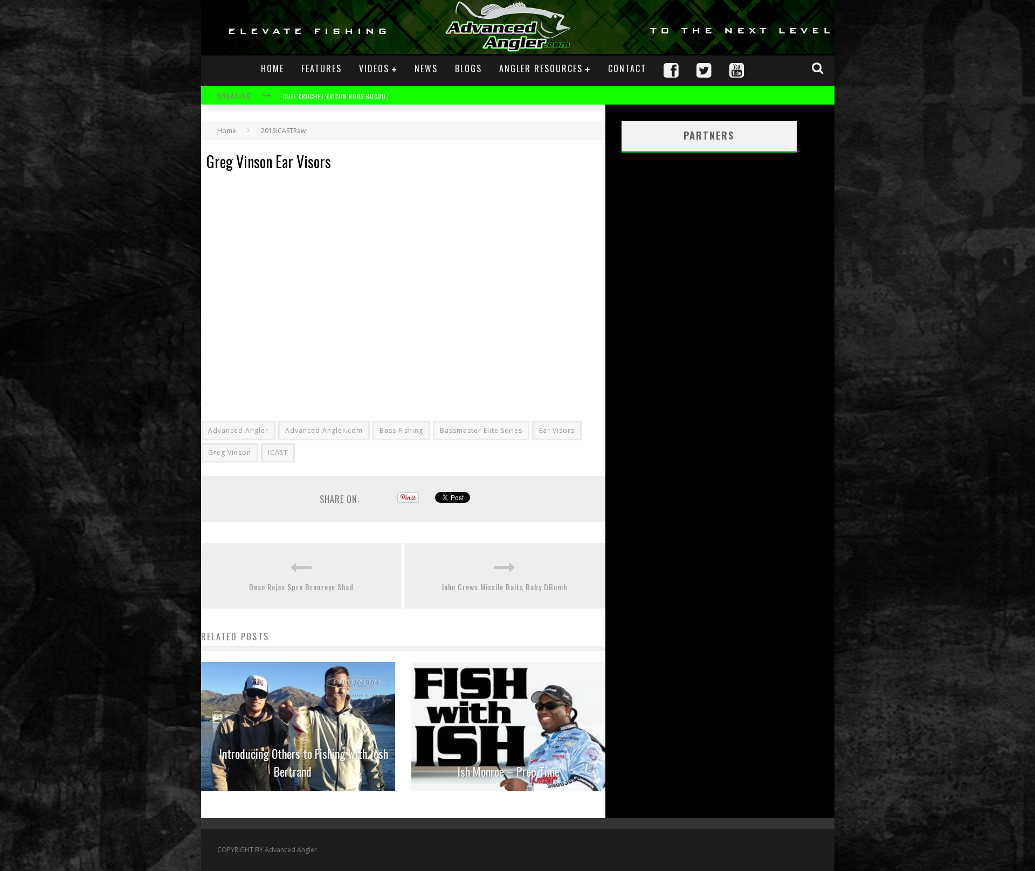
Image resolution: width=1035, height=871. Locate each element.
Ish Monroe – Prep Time (508, 771)
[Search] (819, 68)
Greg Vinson (229, 452)
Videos (374, 68)
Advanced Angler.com (324, 430)
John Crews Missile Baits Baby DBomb (504, 586)
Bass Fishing (401, 430)
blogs (468, 68)
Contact (627, 68)
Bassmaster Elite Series (481, 430)
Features (321, 68)
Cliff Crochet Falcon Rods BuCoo (334, 96)
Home (272, 68)
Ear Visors (557, 430)
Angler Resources (541, 68)
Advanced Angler (238, 430)
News (426, 68)
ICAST (278, 452)
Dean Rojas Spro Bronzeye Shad (301, 586)
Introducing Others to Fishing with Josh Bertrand (303, 762)
